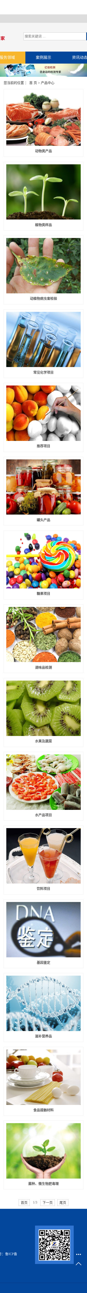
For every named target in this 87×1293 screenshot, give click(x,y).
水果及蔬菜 (43, 741)
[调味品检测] (43, 634)
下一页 (48, 1202)
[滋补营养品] (43, 1003)
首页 (24, 1202)
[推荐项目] (43, 413)
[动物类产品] (43, 119)
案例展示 (43, 57)
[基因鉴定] (43, 929)
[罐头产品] (43, 487)
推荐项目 (43, 446)
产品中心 (47, 83)
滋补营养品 (43, 1036)
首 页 (33, 83)
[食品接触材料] (43, 1077)
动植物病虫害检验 (43, 298)
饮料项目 (43, 888)
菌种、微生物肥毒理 (43, 1184)
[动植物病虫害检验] (43, 265)
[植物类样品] (43, 192)
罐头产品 (43, 520)
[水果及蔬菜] (43, 708)
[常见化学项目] (43, 339)
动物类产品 (43, 151)
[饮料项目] (43, 856)
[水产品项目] (43, 782)
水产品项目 (43, 815)
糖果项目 (43, 593)
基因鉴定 (43, 962)
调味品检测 (43, 667)
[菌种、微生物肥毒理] (43, 1151)
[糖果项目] (43, 560)
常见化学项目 (43, 372)
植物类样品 (43, 225)
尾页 (62, 1202)
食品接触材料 (43, 1110)
